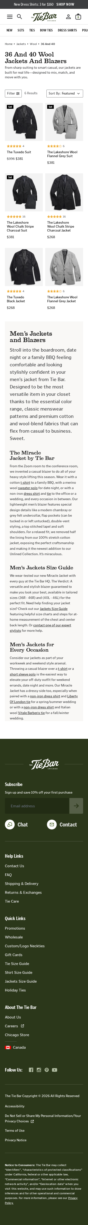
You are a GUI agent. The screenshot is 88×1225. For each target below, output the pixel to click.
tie (49, 494)
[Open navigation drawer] (10, 17)
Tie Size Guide (17, 963)
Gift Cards (13, 954)
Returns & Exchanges (23, 892)
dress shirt (32, 494)
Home (8, 44)
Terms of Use (14, 1131)
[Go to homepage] (44, 17)
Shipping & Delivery (21, 883)
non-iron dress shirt (45, 696)
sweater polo (28, 488)
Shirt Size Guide (18, 972)
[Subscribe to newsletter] (76, 806)
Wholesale (14, 937)
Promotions (15, 928)
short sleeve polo (23, 674)
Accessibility (14, 1106)
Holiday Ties (15, 990)
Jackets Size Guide (53, 609)
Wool (33, 44)
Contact (68, 824)
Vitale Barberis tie (31, 713)
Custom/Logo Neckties (25, 946)
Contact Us (14, 866)
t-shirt (25, 483)
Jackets (21, 44)
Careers (11, 1026)
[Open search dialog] (19, 17)
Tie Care (12, 901)
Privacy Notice (15, 1140)
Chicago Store (17, 1034)
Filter (11, 93)
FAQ (8, 874)
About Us (13, 1017)
